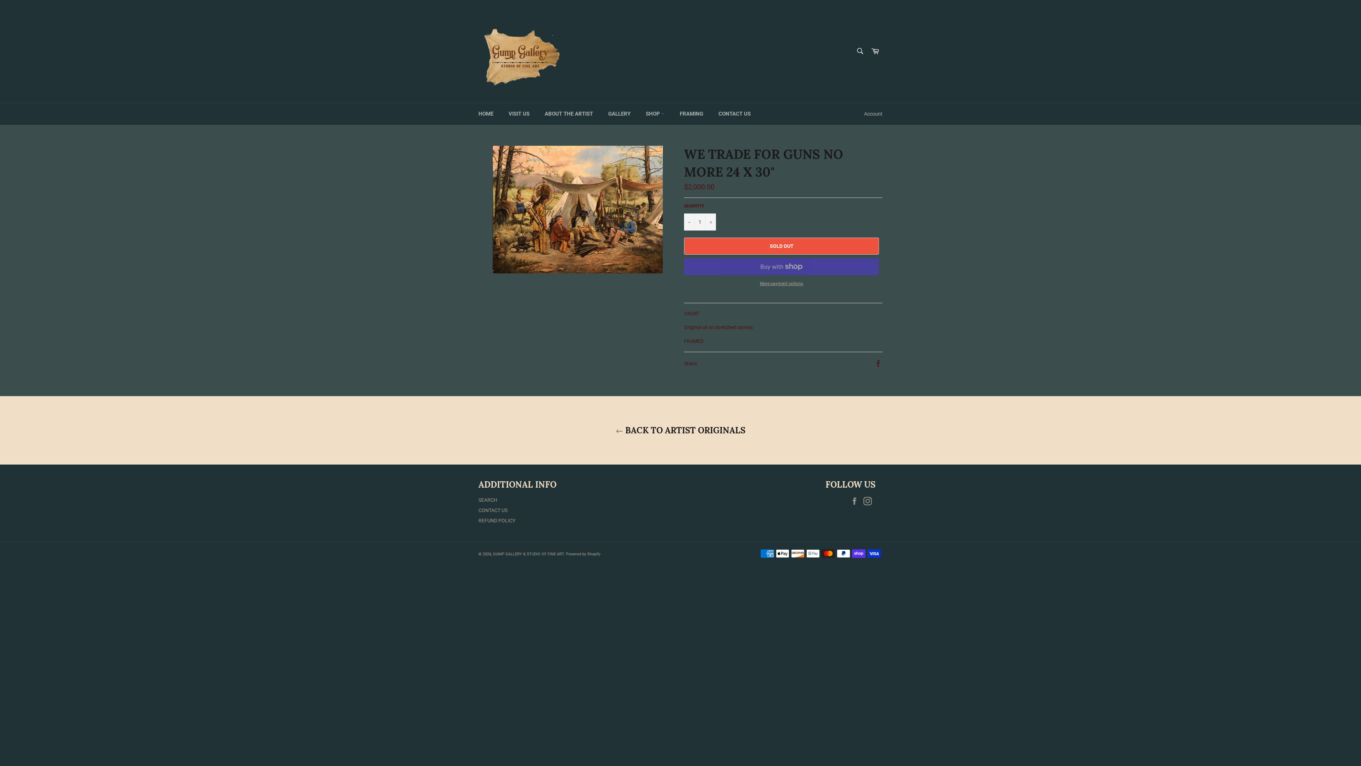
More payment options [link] (781, 283)
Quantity (694, 206)
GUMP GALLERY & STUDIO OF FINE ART (528, 554)
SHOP (653, 114)
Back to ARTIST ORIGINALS (684, 430)
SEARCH (487, 500)
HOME (485, 114)
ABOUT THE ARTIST (569, 114)
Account (873, 114)
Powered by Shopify (583, 554)
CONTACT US (734, 114)
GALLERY (619, 114)
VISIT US (519, 114)
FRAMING (691, 114)
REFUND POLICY (496, 520)
